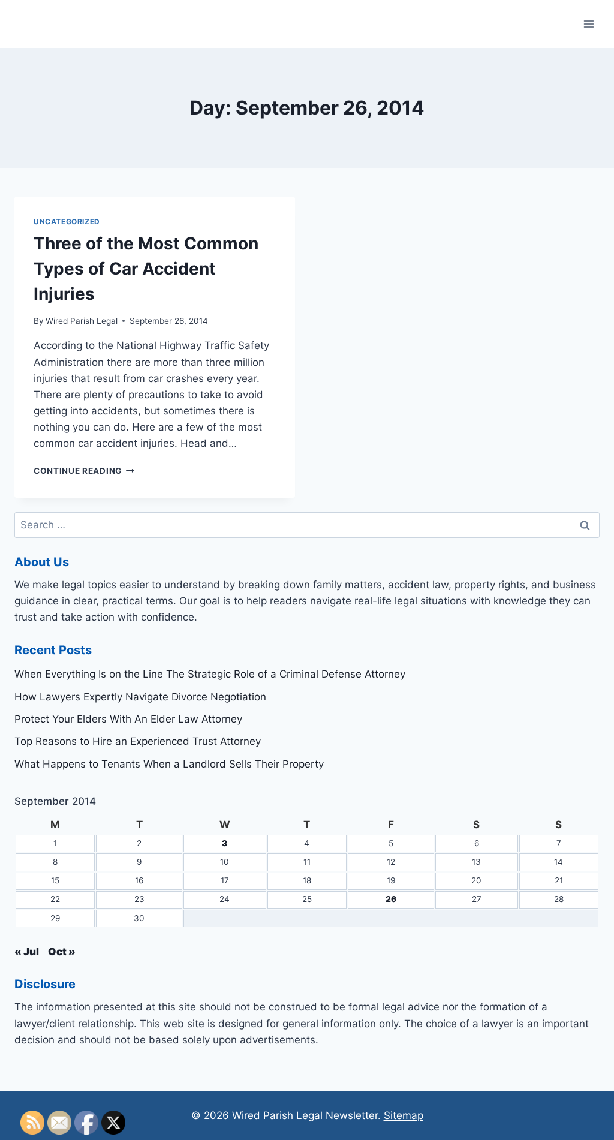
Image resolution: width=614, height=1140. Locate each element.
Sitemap (403, 1115)
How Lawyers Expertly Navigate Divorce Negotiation (140, 697)
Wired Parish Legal (82, 321)
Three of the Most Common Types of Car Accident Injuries (146, 268)
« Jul (26, 952)
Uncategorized (67, 221)
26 (391, 899)
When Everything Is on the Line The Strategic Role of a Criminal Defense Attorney (209, 674)
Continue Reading (84, 471)
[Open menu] (588, 23)
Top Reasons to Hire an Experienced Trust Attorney (137, 741)
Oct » (62, 952)
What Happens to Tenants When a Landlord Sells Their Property (169, 764)
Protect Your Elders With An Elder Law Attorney (128, 719)
